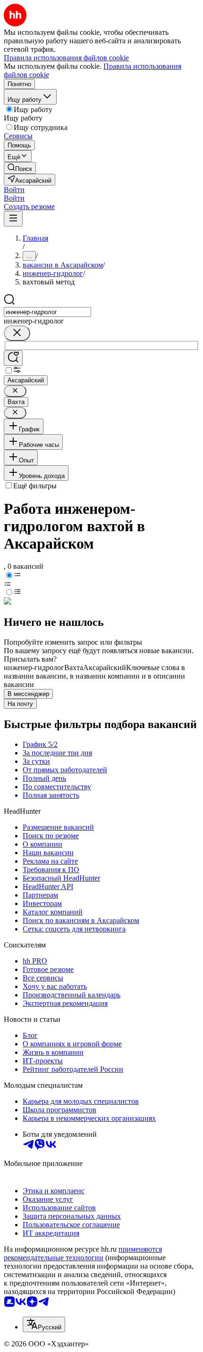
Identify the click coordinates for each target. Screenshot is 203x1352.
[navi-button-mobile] (13, 219)
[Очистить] (17, 333)
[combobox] (47, 312)
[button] (14, 190)
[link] (20, 168)
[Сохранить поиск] (13, 358)
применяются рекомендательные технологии (83, 1253)
